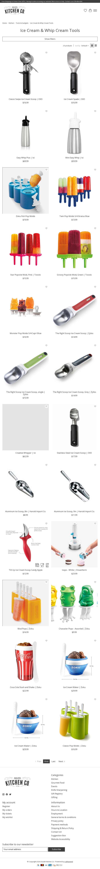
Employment (57, 813)
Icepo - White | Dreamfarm (74, 570)
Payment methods (59, 824)
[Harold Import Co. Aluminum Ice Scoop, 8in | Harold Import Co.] (25, 486)
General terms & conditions (63, 817)
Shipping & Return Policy (62, 828)
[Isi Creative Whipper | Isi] (25, 427)
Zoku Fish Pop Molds (25, 216)
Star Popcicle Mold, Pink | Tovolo (25, 274)
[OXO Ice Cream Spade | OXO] (74, 73)
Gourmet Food (57, 782)
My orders (7, 810)
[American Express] (50, 865)
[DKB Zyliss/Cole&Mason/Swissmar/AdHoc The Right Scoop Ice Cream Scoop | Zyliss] (74, 308)
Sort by (77, 46)
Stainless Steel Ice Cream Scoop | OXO (74, 453)
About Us (55, 806)
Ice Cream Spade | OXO (74, 99)
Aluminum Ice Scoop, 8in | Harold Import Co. (25, 511)
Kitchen (11, 23)
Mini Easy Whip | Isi (74, 157)
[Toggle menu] (95, 10)
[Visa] (46, 865)
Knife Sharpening (59, 790)
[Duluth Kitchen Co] (14, 10)
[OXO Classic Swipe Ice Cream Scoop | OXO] (25, 73)
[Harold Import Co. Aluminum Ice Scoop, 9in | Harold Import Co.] (74, 486)
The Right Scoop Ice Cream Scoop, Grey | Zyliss (74, 392)
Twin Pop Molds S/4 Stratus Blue (74, 216)
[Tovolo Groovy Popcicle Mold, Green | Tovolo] (74, 249)
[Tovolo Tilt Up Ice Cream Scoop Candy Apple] (25, 544)
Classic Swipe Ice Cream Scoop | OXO (25, 99)
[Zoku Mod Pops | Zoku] (25, 603)
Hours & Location (59, 810)
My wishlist (7, 817)
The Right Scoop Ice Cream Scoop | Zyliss (74, 333)
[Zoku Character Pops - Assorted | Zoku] (74, 603)
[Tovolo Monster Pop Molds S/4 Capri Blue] (25, 308)
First (46, 761)
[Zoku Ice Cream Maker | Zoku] (74, 661)
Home (4, 23)
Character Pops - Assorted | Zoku (74, 628)
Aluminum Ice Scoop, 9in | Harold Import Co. (74, 511)
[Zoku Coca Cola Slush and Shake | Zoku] (25, 661)
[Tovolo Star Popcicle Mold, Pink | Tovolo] (25, 249)
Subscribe (56, 849)
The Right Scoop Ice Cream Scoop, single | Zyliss (25, 393)
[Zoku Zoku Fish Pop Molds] (25, 190)
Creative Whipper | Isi (25, 453)
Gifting (54, 797)
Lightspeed (69, 861)
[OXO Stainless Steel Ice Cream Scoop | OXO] (74, 427)
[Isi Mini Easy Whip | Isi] (74, 132)
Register (6, 806)
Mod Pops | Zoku (26, 628)
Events (54, 786)
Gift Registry (57, 793)
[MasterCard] (42, 865)
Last (53, 761)
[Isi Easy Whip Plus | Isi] (25, 132)
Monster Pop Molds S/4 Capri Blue (25, 333)
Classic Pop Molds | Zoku (74, 745)
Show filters (50, 39)
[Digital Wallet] (59, 865)
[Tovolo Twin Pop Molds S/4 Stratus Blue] (74, 190)
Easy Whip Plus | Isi (26, 157)
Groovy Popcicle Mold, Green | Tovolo (74, 274)
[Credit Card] (38, 865)
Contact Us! (56, 832)
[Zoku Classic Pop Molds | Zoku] (74, 720)
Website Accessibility (60, 839)
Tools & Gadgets (22, 23)
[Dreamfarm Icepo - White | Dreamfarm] (74, 544)
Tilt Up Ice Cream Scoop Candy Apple (25, 570)
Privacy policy (57, 821)
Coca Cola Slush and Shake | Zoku (25, 687)
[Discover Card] (53, 865)
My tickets (7, 813)
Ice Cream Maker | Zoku (74, 687)
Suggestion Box (58, 835)
